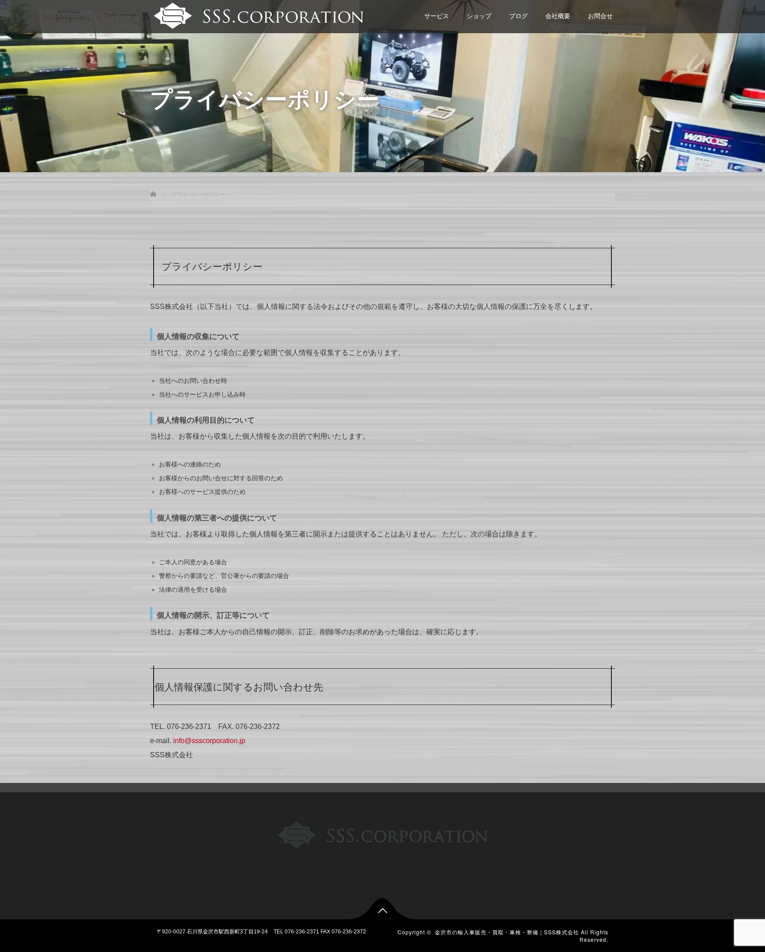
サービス (436, 15)
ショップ (479, 15)
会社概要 (557, 15)
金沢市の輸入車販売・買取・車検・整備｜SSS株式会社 (507, 932)
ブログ (518, 15)
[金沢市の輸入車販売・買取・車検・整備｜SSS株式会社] (257, 15)
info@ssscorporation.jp (209, 740)
